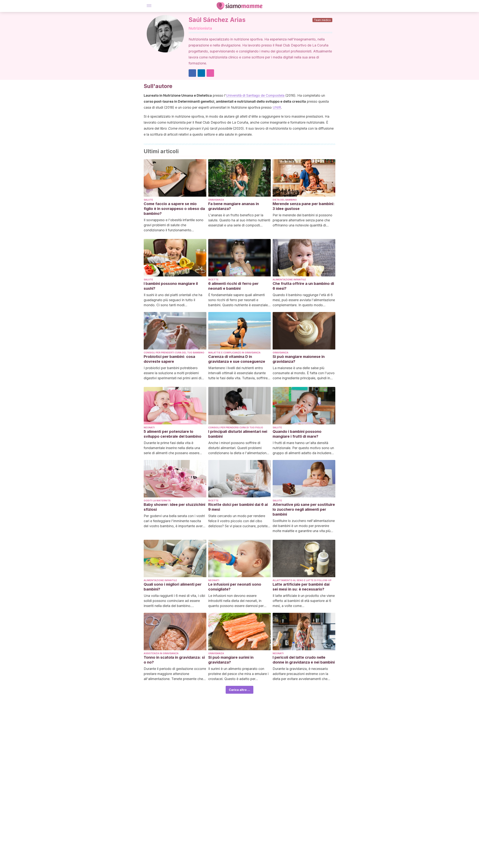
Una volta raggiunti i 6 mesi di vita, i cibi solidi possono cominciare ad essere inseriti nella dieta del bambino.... (174, 601)
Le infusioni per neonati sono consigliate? (234, 586)
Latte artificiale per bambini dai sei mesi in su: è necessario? (301, 586)
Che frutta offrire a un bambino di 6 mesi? (303, 286)
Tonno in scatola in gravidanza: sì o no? (174, 659)
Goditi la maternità (157, 500)
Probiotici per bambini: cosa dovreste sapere (169, 359)
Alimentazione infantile (289, 279)
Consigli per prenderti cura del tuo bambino (174, 352)
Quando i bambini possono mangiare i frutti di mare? (297, 434)
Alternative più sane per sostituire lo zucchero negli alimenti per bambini (304, 509)
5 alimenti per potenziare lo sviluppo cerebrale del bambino (172, 434)
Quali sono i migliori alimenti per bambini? (173, 586)
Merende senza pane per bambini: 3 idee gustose (304, 206)
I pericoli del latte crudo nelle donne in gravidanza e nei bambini (304, 659)
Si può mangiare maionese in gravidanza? (299, 359)
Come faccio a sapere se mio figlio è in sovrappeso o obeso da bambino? (174, 209)
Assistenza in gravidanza (161, 653)
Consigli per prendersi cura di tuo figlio (235, 427)
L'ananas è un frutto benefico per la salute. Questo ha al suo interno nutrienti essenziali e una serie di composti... (239, 220)
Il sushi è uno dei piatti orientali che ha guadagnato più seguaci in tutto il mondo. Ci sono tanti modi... (173, 300)
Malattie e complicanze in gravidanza (234, 352)
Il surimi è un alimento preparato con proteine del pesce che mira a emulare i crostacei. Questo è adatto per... (238, 674)
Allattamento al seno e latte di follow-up (302, 580)
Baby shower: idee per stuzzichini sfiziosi (174, 507)
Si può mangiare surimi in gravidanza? (231, 659)
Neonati (149, 427)
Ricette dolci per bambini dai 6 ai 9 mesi (238, 507)
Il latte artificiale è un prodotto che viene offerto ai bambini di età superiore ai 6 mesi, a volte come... (304, 601)
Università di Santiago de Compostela (255, 95)
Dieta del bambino (285, 199)
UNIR (277, 107)
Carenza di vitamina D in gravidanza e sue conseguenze (236, 359)
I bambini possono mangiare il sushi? (171, 286)
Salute (148, 199)
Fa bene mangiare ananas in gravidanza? (233, 206)
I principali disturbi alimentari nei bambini (237, 434)
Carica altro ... (239, 690)
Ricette (213, 279)
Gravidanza (216, 199)
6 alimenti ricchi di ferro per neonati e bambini (233, 286)
